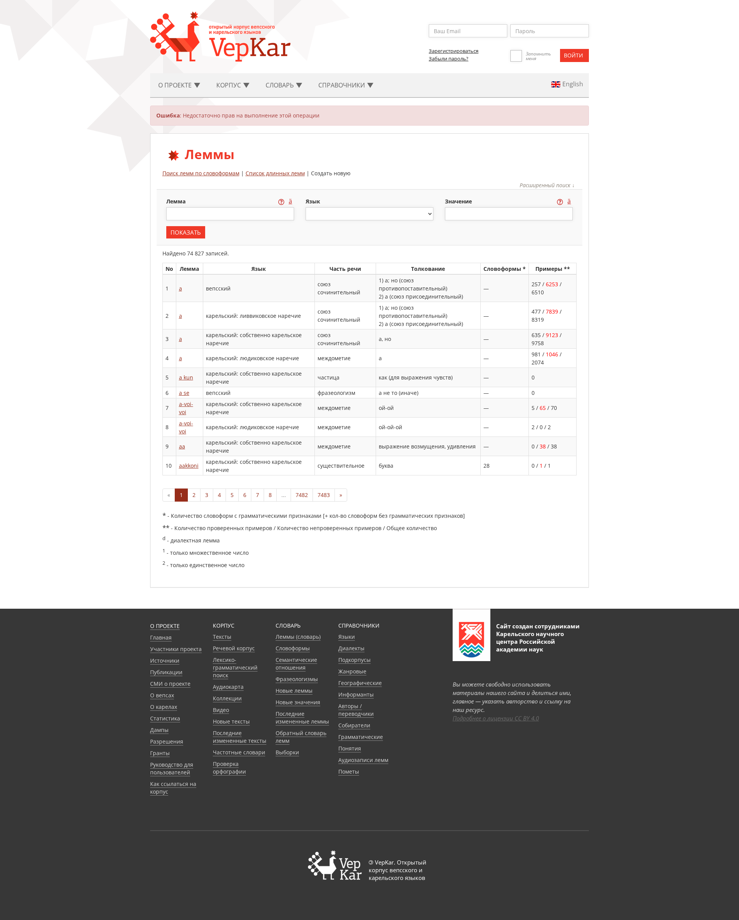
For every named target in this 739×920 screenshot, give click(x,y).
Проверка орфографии (229, 767)
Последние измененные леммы (302, 717)
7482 (302, 495)
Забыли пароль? (448, 58)
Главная (161, 637)
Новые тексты (231, 721)
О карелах (163, 706)
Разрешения (166, 741)
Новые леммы (294, 690)
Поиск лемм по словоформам (200, 173)
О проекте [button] (175, 85)
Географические (360, 683)
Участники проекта (176, 649)
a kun (186, 377)
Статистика (165, 718)
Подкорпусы (354, 659)
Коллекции (227, 698)
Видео (221, 710)
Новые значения (298, 702)
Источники (164, 660)
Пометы (348, 771)
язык (313, 201)
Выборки (287, 752)
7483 (324, 495)
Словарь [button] (280, 85)
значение (459, 201)
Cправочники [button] (342, 85)
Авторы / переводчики (356, 709)
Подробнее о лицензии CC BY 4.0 (496, 718)
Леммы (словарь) (298, 636)
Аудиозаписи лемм (363, 760)
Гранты (160, 753)
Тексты (222, 636)
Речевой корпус (234, 648)
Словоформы (293, 648)
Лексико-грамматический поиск (235, 667)
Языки (346, 636)
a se (184, 392)
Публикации (166, 672)
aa (182, 446)
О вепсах (162, 695)
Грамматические (360, 736)
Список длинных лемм (275, 173)
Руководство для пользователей (171, 768)
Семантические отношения (296, 663)
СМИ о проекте (170, 683)
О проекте (165, 626)
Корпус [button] (229, 85)
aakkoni (189, 465)
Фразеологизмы (297, 679)
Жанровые (352, 671)
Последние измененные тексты (239, 736)
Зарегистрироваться (453, 50)
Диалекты (351, 648)
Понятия (349, 748)
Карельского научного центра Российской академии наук (530, 641)
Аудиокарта (228, 686)
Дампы (159, 730)
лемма (176, 201)
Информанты (356, 694)
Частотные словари (239, 752)
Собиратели (354, 725)
